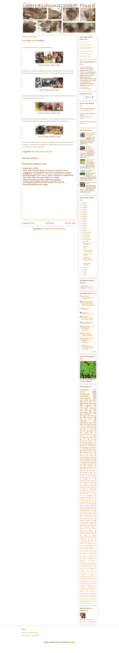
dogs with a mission (92, 601)
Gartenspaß (92, 409)
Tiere (89, 469)
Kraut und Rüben (92, 438)
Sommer (93, 497)
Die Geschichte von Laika (85, 489)
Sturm (90, 533)
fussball (82, 603)
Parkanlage (89, 583)
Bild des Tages (86, 419)
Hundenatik (84, 312)
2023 (83, 205)
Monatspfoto (92, 581)
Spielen (88, 461)
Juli (84, 267)
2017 (83, 219)
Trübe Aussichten (90, 591)
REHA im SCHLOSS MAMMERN (85, 341)
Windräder (82, 499)
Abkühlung (89, 543)
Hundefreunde (85, 451)
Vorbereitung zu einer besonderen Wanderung (87, 335)
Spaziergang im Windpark (89, 171)
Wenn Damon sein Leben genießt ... (90, 160)
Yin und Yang (92, 600)
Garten (81, 464)
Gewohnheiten (83, 502)
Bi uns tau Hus (84, 426)
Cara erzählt (92, 510)
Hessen (90, 566)
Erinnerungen (91, 462)
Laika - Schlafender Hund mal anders (87, 251)
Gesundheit (82, 431)
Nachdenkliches (90, 495)
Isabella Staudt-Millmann (87, 620)
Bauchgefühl (84, 510)
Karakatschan (83, 575)
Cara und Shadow (88, 436)
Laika (94, 402)
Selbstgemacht (83, 532)
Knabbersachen (83, 576)
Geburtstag (83, 456)
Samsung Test (91, 507)
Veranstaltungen (83, 593)
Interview (93, 571)
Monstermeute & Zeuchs (87, 322)
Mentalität (94, 505)
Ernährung (82, 438)
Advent (94, 412)
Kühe (85, 522)
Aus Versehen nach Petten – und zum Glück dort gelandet (88, 304)
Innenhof (92, 519)
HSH (81, 565)
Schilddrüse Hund (84, 528)
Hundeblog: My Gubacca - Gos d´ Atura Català (87, 302)
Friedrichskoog (91, 560)
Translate (91, 288)
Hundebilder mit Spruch (88, 391)
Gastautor (92, 480)
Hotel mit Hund (92, 515)
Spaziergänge (84, 412)
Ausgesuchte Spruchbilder (86, 51)
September (86, 239)
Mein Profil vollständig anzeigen (88, 622)
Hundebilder (84, 396)
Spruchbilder (92, 400)
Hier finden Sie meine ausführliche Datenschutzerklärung (86, 87)
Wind (81, 598)
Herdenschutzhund (83, 566)
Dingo (83, 444)
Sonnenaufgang (91, 586)
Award (94, 509)
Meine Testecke (85, 296)
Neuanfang (90, 466)
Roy (84, 439)
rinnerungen (88, 603)
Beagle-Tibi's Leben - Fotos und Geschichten (87, 327)
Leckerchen (91, 459)
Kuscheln (86, 504)
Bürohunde (83, 416)
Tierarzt (85, 535)
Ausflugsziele (83, 428)
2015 (83, 223)
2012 (83, 230)
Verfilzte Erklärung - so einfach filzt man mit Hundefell (91, 134)
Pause (92, 426)
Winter (94, 441)
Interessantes (85, 494)
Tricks (88, 537)
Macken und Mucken (85, 505)
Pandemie (84, 507)
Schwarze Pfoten (85, 333)
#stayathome (92, 542)
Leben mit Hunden (84, 42)
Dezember (85, 232)
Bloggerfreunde (92, 431)
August (85, 241)
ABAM (86, 487)
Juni (84, 270)
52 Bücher (84, 471)
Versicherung (84, 595)
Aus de (81, 545)
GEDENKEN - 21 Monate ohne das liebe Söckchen (87, 318)
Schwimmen (83, 485)
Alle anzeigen (93, 351)
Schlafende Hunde (88, 484)
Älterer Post (70, 223)
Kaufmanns (91, 575)
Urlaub (93, 537)
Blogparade (86, 547)
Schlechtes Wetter (84, 497)
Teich (95, 533)
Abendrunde (82, 543)
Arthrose (90, 471)
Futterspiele (82, 562)
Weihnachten (88, 414)
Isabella (81, 520)
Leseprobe (82, 123)
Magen (85, 580)
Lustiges (89, 444)
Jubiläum (88, 520)
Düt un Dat (85, 446)
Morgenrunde (93, 428)
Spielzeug (82, 467)
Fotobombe (92, 558)
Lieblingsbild (91, 522)
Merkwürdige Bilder (84, 581)
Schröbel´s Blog (85, 308)
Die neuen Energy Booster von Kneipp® (87, 298)
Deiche (94, 423)
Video (92, 538)
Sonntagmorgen (83, 588)
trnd (90, 509)
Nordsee (82, 461)
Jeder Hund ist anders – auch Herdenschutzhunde (88, 259)
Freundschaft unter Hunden (90, 183)
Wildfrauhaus (84, 309)
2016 (83, 221)
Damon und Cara (89, 500)
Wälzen (85, 600)
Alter (94, 543)
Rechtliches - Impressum (86, 54)
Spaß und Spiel (88, 429)
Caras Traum (92, 512)
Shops (81, 509)
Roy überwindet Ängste (88, 527)
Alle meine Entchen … (86, 323)
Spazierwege (85, 394)
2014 (83, 226)
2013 (83, 228)
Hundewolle (91, 570)
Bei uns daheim (92, 434)
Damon (82, 400)
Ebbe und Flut (83, 514)
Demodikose (86, 452)
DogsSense (91, 555)
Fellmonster (90, 557)
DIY (93, 479)
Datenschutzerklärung (85, 56)
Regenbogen (88, 585)
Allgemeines (92, 404)
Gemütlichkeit (82, 563)
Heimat (93, 565)
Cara (84, 404)
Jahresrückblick (83, 573)
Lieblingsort (89, 578)
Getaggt (88, 563)
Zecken (81, 601)
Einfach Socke (84, 317)
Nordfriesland (82, 583)
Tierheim (81, 591)
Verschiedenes (83, 538)
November (85, 235)
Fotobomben (82, 560)
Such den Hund (86, 476)
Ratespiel (94, 583)
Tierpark (82, 407)
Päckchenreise (93, 525)
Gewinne (88, 464)
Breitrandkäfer (89, 548)
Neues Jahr (88, 447)
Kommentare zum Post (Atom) (53, 229)
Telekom (87, 590)
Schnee (94, 457)
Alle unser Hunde (92, 477)
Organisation (91, 524)
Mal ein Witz (92, 580)
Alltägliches (83, 421)
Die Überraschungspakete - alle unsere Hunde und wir (88, 48)
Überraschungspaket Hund (86, 110)
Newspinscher (83, 524)
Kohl (85, 469)
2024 (83, 203)
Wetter (94, 451)
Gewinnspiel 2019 (86, 472)
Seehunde (90, 530)
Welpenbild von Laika (86, 247)
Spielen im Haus (83, 533)
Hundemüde (82, 570)
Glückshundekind (92, 449)
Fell (95, 471)
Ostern (88, 474)
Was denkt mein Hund (90, 596)
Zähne (85, 601)
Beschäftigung (88, 545)
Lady (88, 441)
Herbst (81, 482)
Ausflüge (92, 424)
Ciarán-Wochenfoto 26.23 (87, 314)
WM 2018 (82, 596)
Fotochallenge (84, 423)
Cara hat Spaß (83, 512)
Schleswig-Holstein (84, 457)
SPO (94, 585)
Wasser (94, 469)
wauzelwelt (84, 345)
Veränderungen (92, 595)
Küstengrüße (88, 405)
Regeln (82, 585)
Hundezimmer (83, 571)
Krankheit (86, 433)
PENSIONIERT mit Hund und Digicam (87, 339)
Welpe (86, 509)
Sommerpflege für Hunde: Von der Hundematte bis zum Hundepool (87, 348)
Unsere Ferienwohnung (85, 45)
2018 (83, 217)
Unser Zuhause (91, 485)
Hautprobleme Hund (87, 565)
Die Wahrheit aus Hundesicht (86, 553)
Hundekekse (83, 519)
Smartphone (82, 586)
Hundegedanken (92, 568)
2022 (83, 207)
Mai (84, 272)
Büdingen (92, 487)
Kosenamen (90, 576)
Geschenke (93, 492)
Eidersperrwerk (83, 480)
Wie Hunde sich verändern (86, 244)
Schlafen (94, 474)
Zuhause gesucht (84, 542)
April (84, 274)
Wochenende (91, 540)
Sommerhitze (92, 532)
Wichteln (82, 540)
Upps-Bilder (89, 417)
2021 (83, 210)
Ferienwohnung (92, 514)
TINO (88, 467)
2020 (83, 212)
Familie (94, 489)
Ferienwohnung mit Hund (88, 490)
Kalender (92, 573)
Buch (95, 444)
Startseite (49, 223)
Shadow (85, 424)
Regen (94, 482)
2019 (83, 214)
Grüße (93, 563)
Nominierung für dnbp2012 (87, 264)
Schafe (91, 456)
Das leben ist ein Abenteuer (89, 552)
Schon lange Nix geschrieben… (85, 329)
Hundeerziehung (88, 517)
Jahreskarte (88, 482)
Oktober (85, 237)
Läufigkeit (92, 504)
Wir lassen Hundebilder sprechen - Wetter (90, 148)
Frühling (82, 492)
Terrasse (93, 590)
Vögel (81, 487)
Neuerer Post (28, 223)
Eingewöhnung (83, 557)
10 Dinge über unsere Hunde (88, 453)
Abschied (84, 459)
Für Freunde (91, 562)
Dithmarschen (85, 398)
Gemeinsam (84, 515)
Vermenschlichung (92, 593)
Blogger (89, 499)
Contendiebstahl (87, 550)
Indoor (88, 571)
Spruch (86, 402)
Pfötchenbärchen (84, 525)
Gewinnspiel (88, 411)
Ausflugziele (85, 479)
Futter (87, 492)
